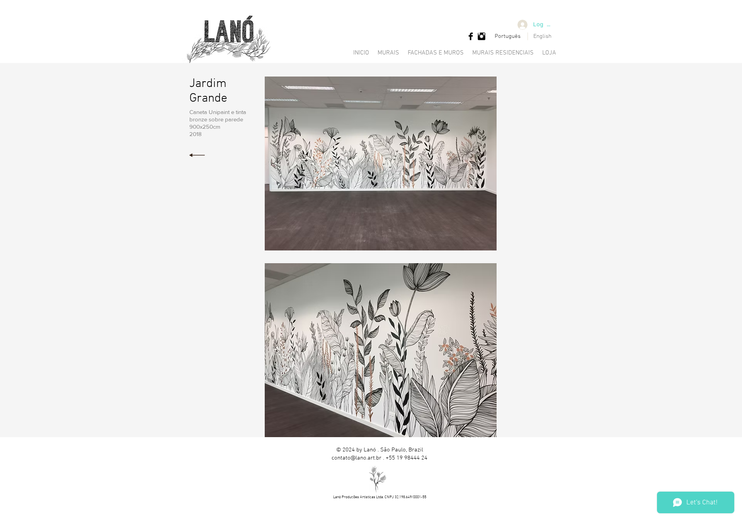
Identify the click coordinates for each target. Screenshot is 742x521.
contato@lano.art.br (356, 458)
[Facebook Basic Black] (471, 36)
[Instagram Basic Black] (481, 36)
